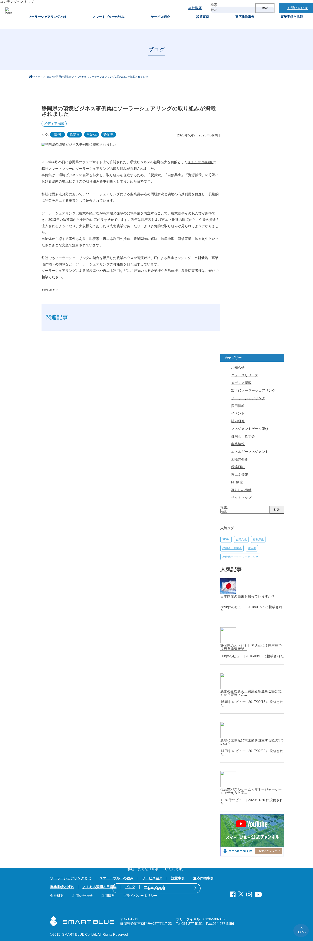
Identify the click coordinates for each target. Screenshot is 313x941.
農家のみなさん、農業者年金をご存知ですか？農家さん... (251, 693)
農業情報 (238, 444)
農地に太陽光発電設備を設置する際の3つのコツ (252, 742)
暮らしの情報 (241, 490)
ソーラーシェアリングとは (47, 16)
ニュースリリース (244, 375)
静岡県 (108, 134)
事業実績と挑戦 (292, 16)
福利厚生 (258, 539)
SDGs (226, 539)
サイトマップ (241, 497)
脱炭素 (74, 134)
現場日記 (238, 467)
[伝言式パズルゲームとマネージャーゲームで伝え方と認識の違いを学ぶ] (229, 786)
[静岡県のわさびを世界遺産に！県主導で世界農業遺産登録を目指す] (229, 642)
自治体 (91, 134)
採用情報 (238, 406)
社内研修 (238, 421)
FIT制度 (237, 482)
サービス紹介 (160, 16)
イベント (238, 413)
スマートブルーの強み (109, 16)
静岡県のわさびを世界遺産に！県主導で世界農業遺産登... (251, 647)
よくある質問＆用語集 (99, 887)
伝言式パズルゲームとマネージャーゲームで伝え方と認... (251, 791)
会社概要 (195, 8)
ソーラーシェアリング (248, 398)
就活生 (252, 548)
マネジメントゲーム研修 (249, 429)
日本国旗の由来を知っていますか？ (247, 596)
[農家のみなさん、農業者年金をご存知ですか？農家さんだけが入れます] (229, 688)
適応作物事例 (244, 16)
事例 (57, 134)
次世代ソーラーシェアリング (253, 390)
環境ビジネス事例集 (200, 162)
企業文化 (241, 539)
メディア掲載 (54, 123)
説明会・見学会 (243, 436)
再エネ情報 (239, 474)
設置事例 (202, 16)
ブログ (130, 887)
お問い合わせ (50, 290)
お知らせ (238, 367)
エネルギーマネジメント (249, 451)
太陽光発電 (239, 459)
